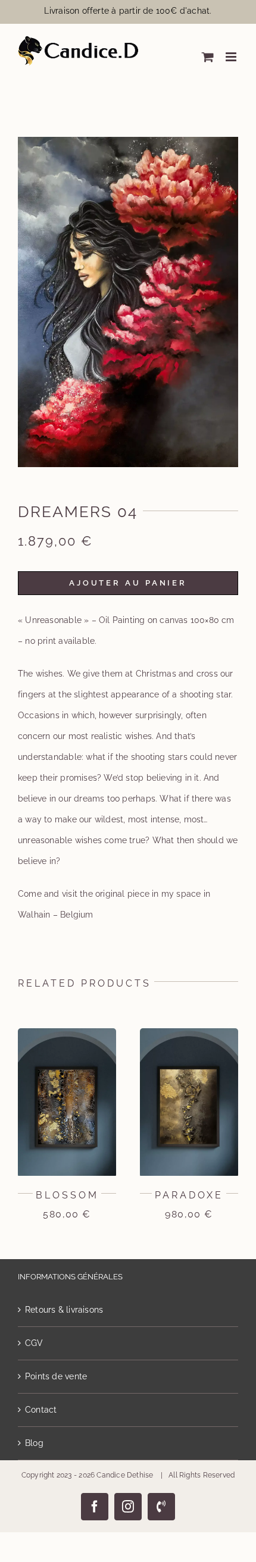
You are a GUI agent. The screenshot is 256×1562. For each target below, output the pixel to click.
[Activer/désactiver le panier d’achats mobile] (208, 57)
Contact (41, 1409)
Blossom (67, 1195)
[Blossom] (67, 1033)
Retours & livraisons (64, 1309)
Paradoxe (189, 1195)
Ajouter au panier (128, 582)
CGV (34, 1343)
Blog (34, 1443)
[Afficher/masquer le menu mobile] (232, 57)
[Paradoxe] (189, 1033)
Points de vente (56, 1376)
